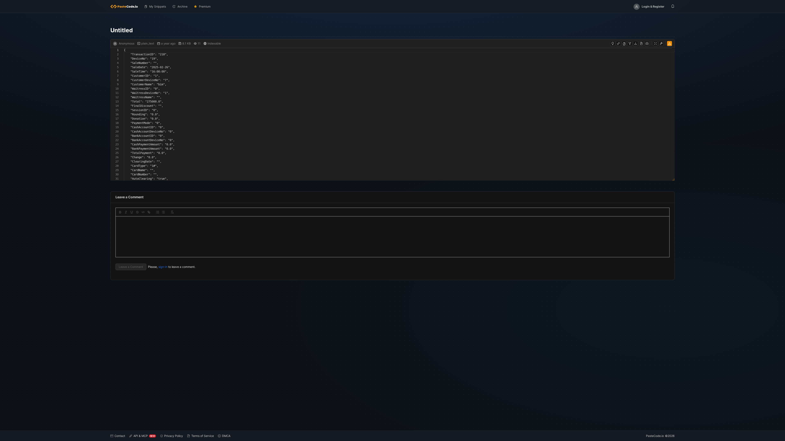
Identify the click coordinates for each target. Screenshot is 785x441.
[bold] (120, 212)
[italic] (126, 212)
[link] (149, 212)
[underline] (132, 212)
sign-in (162, 266)
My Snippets (157, 6)
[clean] (172, 212)
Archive (182, 6)
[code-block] (143, 212)
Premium (205, 6)
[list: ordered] (157, 212)
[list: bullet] (163, 212)
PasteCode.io (655, 436)
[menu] (392, 6)
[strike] (137, 212)
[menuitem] (125, 6)
